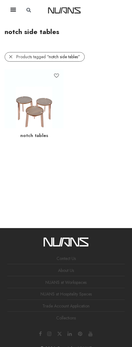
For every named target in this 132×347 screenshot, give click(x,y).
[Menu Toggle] (13, 9)
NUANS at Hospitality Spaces (66, 294)
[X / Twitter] (59, 333)
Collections (66, 318)
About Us (66, 270)
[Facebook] (40, 333)
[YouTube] (90, 333)
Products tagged (48, 57)
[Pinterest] (80, 333)
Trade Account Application (66, 306)
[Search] (99, 10)
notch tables (34, 135)
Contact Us (66, 258)
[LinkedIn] (70, 333)
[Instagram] (49, 333)
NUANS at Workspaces (66, 282)
